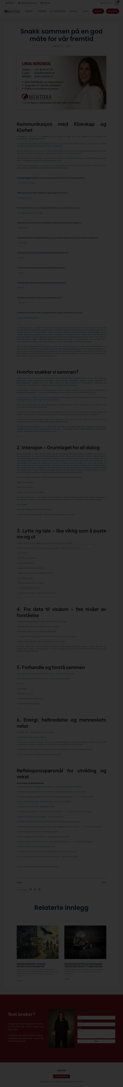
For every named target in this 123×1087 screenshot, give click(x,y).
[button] (89, 546)
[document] (61, 543)
